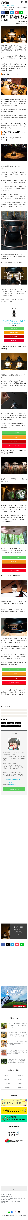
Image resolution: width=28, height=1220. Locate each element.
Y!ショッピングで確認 (14, 446)
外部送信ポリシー (5, 1201)
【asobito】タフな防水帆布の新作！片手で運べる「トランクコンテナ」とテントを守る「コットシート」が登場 (17, 1034)
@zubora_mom (13, 783)
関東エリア (7, 1079)
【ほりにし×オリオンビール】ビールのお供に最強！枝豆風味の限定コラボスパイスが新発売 (17, 1043)
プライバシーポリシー (16, 1201)
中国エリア (20, 1083)
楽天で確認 (14, 441)
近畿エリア (7, 1083)
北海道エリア (7, 1075)
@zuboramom (12, 784)
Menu (25, 1)
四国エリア (7, 1087)
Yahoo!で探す (14, 340)
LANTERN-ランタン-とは (6, 1194)
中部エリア (20, 1079)
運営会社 (3, 1203)
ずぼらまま (17, 723)
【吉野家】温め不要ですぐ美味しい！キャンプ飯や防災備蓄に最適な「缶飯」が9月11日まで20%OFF (17, 1052)
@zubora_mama (11, 781)
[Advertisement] (14, 859)
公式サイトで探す (14, 329)
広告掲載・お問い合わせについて (8, 1196)
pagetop (14, 1189)
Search (22, 1)
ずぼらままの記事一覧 (14, 789)
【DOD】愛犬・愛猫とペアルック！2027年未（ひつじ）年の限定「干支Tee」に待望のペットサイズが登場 (16, 1060)
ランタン (3, 723)
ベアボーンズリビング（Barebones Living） (11, 725)
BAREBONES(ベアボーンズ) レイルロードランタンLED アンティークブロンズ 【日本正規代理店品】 (14, 321)
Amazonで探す (14, 332)
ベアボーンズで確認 (14, 432)
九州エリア (20, 1087)
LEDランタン (10, 723)
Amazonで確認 (14, 437)
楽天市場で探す (14, 336)
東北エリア (20, 1075)
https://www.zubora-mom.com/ (13, 779)
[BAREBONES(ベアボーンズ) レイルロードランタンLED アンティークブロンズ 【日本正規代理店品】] (14, 312)
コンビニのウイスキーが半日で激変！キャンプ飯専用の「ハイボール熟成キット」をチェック (17, 1025)
